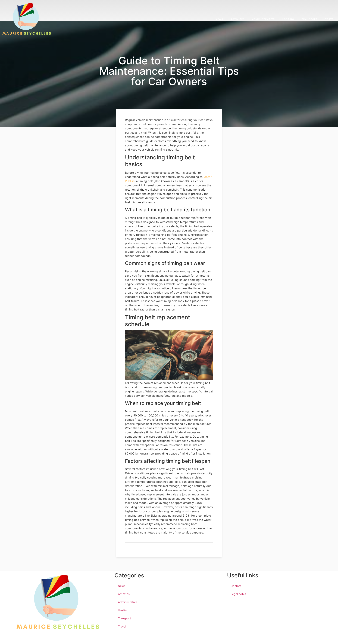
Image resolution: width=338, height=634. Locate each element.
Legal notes (238, 594)
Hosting (288, 19)
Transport (310, 19)
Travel (330, 19)
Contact (236, 586)
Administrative (263, 19)
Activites (238, 19)
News (219, 19)
